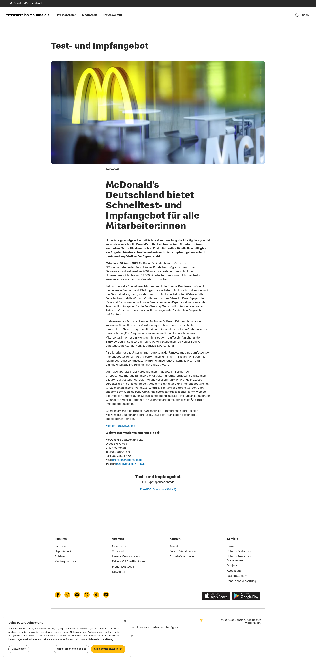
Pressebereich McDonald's (26, 15)
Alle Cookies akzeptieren (108, 649)
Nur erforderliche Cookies (71, 649)
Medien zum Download (120, 426)
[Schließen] (125, 621)
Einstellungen (19, 649)
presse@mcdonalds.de (127, 460)
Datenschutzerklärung (100, 639)
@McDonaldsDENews (130, 464)
